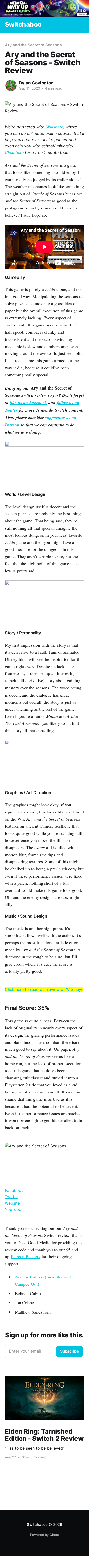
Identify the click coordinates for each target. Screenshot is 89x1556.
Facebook (14, 1190)
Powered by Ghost (44, 1535)
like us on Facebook (28, 402)
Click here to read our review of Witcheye (44, 989)
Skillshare (54, 126)
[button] (80, 25)
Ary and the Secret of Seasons (33, 44)
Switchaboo (23, 24)
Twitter (11, 1196)
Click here (14, 152)
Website (12, 1203)
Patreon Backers (25, 1256)
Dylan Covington (36, 82)
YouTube (13, 1209)
